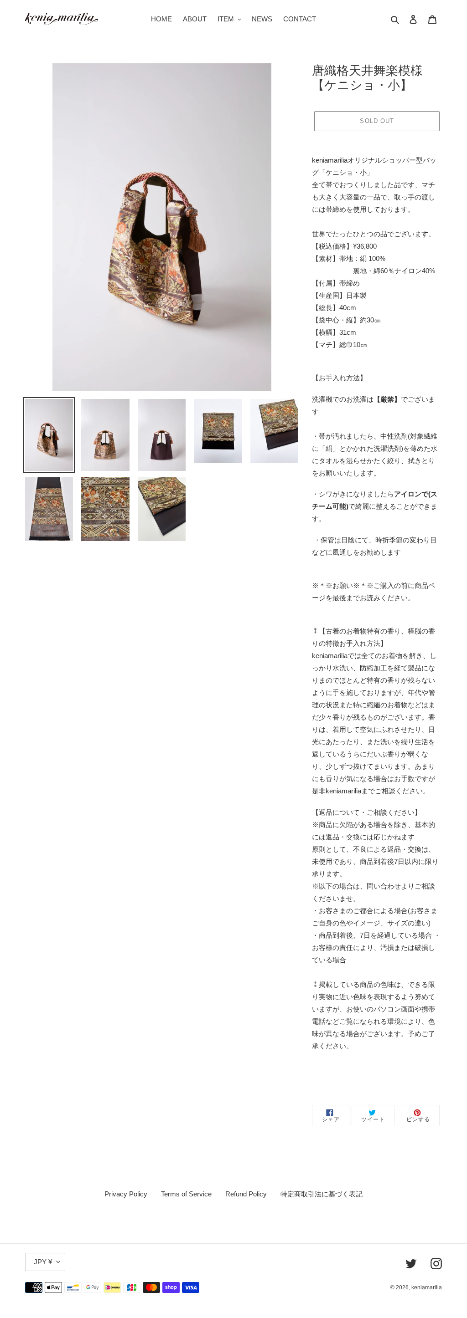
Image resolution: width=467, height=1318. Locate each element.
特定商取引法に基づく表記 (321, 1194)
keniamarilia (426, 1287)
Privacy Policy (125, 1194)
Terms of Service (186, 1194)
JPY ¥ (43, 1262)
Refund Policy (246, 1194)
